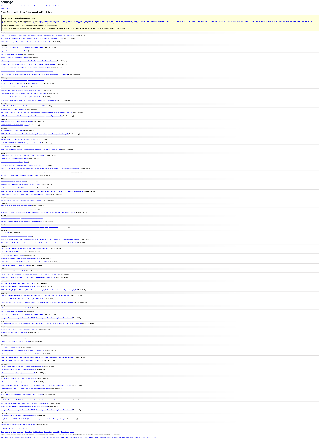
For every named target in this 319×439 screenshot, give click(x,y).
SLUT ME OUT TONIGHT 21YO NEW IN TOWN (13, 83)
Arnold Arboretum (88, 21)
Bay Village (255, 21)
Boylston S (40, 394)
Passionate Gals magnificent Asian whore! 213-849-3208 (16, 100)
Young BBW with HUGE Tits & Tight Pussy (12, 338)
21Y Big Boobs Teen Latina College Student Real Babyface (16, 248)
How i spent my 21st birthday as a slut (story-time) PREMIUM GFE (18, 90)
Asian (57, 437)
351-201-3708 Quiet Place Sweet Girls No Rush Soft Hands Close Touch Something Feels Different (27, 172)
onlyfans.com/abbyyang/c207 (35, 83)
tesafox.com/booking (42, 406)
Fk (139, 437)
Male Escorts (24, 5)
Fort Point (176, 21)
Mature (14, 437)
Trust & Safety (28, 432)
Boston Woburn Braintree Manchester (47, 61)
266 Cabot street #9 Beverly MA (62, 172)
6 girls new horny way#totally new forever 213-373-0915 (15, 35)
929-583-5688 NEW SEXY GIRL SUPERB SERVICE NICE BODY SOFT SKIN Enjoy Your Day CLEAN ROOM (29, 191)
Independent (8, 437)
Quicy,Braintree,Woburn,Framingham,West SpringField (54, 134)
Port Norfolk (63, 22)
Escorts (18, 5)
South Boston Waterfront (123, 21)
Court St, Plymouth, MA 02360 (54, 116)
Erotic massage (134, 437)
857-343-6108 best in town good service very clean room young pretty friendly (21, 149)
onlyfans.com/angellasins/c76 (38, 155)
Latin (50, 437)
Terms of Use (48, 432)
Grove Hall (77, 22)
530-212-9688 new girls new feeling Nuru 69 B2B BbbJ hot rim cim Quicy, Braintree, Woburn (25, 239)
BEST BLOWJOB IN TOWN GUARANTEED (12, 125)
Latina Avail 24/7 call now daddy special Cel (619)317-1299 (16, 424)
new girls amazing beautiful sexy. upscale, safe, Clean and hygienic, (18, 394)
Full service (103, 437)
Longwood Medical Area (165, 21)
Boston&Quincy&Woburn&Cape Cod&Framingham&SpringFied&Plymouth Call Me (53, 35)
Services (12, 5)
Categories (20, 432)
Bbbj (148, 437)
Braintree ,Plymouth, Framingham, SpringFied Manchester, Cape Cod (54, 318)
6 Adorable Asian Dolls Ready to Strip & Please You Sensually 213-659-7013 (21, 298)
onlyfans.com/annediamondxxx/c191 (31, 258)
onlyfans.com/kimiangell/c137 (35, 200)
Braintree (56, 274)
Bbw (47, 437)
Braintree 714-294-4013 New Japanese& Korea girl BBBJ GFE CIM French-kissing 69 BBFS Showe (27, 274)
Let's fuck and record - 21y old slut (10, 130)
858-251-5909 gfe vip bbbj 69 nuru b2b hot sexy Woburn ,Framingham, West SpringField (24, 290)
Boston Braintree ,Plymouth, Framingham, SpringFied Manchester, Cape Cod (51, 112)
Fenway (278, 21)
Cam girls (90, 437)
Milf (120, 437)
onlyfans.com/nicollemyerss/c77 (41, 248)
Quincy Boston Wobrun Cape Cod (44, 71)
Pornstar (85, 437)
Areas (6, 5)
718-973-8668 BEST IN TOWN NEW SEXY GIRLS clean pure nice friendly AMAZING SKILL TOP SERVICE (29, 302)
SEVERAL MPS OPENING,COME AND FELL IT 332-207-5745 (17, 93)
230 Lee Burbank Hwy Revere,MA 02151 (32, 218)
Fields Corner (204, 21)
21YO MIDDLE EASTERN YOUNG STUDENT (13, 143)
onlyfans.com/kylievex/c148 (31, 329)
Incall (22, 437)
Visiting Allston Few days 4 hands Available (57, 74)
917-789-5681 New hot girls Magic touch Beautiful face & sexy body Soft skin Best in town (24, 41)
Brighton (62, 21)
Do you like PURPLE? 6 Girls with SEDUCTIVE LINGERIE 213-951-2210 (20, 38)
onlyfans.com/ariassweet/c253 (36, 350)
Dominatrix (154, 437)
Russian (27, 437)
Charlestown (12, 22)
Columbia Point (195, 21)
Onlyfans (96, 437)
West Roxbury (309, 21)
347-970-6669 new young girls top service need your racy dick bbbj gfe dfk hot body (23, 277)
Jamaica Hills (222, 21)
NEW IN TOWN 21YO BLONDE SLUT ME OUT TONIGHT (16, 139)
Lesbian (74, 437)
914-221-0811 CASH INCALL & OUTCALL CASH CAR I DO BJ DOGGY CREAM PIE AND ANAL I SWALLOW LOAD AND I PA (33, 295)
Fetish (2, 437)
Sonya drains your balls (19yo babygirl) (11, 86)
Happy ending (125, 437)
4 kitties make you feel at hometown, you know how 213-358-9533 (18, 61)
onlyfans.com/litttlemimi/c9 (38, 47)
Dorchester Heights (184, 21)
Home (2, 432)
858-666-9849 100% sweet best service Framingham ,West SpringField (19, 134)
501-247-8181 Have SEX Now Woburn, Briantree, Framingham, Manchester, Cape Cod (24, 242)
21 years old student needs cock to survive (12, 51)
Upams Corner (55, 22)
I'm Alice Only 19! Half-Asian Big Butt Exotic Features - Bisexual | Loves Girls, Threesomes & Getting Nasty (29, 399)
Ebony (66, 437)
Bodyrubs (42, 5)
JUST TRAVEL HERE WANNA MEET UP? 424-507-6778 (15, 112)
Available (79, 437)
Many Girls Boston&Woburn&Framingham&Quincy (45, 100)
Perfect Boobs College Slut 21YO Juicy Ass (12, 165)
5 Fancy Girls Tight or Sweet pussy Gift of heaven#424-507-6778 (18, 318)
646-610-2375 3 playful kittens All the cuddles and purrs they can (18, 175)
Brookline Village (232, 21)
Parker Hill (248, 21)
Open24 (39, 437)
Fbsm (142, 437)
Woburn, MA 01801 (44, 261)
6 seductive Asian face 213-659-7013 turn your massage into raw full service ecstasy (23, 194)
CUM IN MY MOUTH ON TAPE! (9, 54)
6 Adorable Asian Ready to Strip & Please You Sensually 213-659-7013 (19, 96)
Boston (51, 41)
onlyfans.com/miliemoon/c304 (28, 373)
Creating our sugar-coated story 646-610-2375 (13, 265)
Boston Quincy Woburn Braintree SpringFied (51, 38)
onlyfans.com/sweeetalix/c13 (65, 399)
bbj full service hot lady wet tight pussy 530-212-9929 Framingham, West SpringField (23, 212)
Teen (34, 437)
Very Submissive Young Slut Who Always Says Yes (14, 80)
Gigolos (62, 437)
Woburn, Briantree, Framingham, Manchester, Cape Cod (63, 242)
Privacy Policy (56, 432)
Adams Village (154, 21)
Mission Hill (69, 21)
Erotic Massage (55, 5)
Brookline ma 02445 (50, 64)
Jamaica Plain (300, 21)
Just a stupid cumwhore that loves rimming (12, 57)
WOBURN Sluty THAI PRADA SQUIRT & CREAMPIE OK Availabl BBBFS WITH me (22, 323)
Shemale (116, 437)
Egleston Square (213, 21)
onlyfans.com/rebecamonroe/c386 (27, 369)
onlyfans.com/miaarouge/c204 (13, 347)
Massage (48, 5)
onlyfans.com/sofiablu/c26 (31, 338)
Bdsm (30, 437)
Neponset (70, 22)
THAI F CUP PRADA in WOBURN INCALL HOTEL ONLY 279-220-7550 (63, 323)
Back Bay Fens (134, 21)
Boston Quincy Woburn (40, 93)
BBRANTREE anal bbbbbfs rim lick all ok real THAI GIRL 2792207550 (52, 385)
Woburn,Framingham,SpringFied (57, 419)
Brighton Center (144, 21)
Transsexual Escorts (33, 5)
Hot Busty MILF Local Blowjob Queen (10, 258)
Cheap (43, 437)
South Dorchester (271, 21)
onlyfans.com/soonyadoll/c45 (30, 378)
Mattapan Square (45, 22)
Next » (26, 428)
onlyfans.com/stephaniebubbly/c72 (34, 366)
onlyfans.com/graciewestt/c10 (36, 80)
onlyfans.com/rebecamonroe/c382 (27, 415)
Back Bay (32, 22)
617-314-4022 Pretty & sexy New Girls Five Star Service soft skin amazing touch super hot (24, 227)
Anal (70, 437)
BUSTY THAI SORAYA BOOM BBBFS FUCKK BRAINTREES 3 (17, 385)
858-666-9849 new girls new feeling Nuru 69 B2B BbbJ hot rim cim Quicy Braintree (22, 357)
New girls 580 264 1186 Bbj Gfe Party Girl (12, 332)
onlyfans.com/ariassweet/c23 (36, 106)
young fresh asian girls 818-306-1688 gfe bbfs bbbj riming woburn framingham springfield (24, 419)
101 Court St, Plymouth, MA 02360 (52, 149)
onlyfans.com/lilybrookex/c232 (34, 143)
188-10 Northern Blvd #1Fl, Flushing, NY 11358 (71, 191)
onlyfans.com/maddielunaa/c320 (41, 403)
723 (20, 428)
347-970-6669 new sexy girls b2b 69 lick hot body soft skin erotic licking (19, 261)
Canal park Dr (22, 109)
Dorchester (293, 21)
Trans (54, 437)
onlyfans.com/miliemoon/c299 (28, 382)
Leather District (110, 21)
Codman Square (77, 21)
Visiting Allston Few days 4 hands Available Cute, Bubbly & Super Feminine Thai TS (23, 74)
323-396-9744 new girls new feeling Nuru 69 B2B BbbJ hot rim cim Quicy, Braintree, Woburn (25, 168)
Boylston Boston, (53, 227)
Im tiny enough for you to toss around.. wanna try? (14, 121)
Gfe (145, 437)
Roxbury (18, 22)
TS (11, 432)
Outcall (18, 437)
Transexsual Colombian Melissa (9, 109)
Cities (2, 5)
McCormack (240, 21)
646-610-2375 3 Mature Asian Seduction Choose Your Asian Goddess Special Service (23, 67)
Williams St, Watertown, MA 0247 (66, 302)
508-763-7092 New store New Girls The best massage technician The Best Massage (23, 116)
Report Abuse (65, 432)
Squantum (84, 22)
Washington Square (53, 21)
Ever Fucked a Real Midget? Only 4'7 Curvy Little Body (15, 47)
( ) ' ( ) (2, 146)
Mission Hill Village (99, 21)
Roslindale (262, 21)
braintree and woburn (30, 187)
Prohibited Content (38, 432)
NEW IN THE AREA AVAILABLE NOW (10, 218)
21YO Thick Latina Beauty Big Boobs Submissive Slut (15, 155)
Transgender (109, 437)
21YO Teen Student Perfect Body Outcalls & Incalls (14, 106)
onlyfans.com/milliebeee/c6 (35, 353)
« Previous (4, 428)
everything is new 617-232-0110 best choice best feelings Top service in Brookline (22, 64)
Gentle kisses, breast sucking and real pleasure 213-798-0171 (17, 71)
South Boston (285, 21)
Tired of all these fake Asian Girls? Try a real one (13, 200)
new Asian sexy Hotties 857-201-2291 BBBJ (12, 187)
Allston (38, 22)
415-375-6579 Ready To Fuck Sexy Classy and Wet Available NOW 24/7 (20, 360)
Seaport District (43, 21)
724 (23, 428)
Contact (72, 432)
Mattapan (5, 22)
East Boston (25, 22)
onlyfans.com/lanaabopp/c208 (32, 165)
